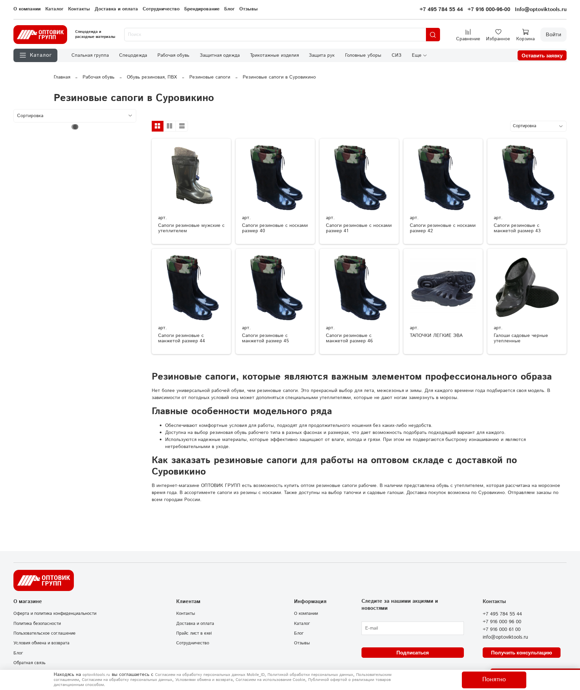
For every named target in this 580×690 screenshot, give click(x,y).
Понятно (494, 679)
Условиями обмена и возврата (204, 680)
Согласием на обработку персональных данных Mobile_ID (209, 675)
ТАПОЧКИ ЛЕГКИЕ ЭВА (436, 335)
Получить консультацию (521, 652)
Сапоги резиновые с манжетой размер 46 (349, 338)
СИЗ (396, 55)
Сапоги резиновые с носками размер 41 (359, 228)
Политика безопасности (37, 624)
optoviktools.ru (96, 675)
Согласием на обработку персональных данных (127, 680)
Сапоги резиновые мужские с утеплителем (191, 228)
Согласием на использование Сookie (270, 680)
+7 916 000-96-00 (489, 9)
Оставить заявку (542, 55)
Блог (229, 9)
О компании (27, 9)
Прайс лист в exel (194, 633)
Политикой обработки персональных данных (310, 675)
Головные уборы (363, 55)
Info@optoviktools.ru (541, 9)
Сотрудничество (161, 9)
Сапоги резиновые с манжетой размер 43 (517, 228)
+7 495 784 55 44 (441, 9)
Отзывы (248, 9)
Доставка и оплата (116, 9)
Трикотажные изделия (274, 55)
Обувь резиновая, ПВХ (152, 77)
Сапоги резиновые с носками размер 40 (275, 228)
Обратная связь (29, 663)
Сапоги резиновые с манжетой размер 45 (265, 338)
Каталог (54, 9)
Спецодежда (133, 55)
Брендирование (202, 9)
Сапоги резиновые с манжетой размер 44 (181, 338)
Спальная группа (90, 55)
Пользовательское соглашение (44, 633)
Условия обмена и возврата (41, 643)
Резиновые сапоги (209, 77)
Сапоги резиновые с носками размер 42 (443, 228)
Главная (62, 77)
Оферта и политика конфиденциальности (54, 613)
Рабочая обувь (173, 55)
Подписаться (412, 652)
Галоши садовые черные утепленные (521, 338)
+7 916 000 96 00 (502, 622)
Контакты (79, 9)
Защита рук (322, 55)
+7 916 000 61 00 (502, 629)
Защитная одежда (220, 55)
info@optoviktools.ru (505, 637)
